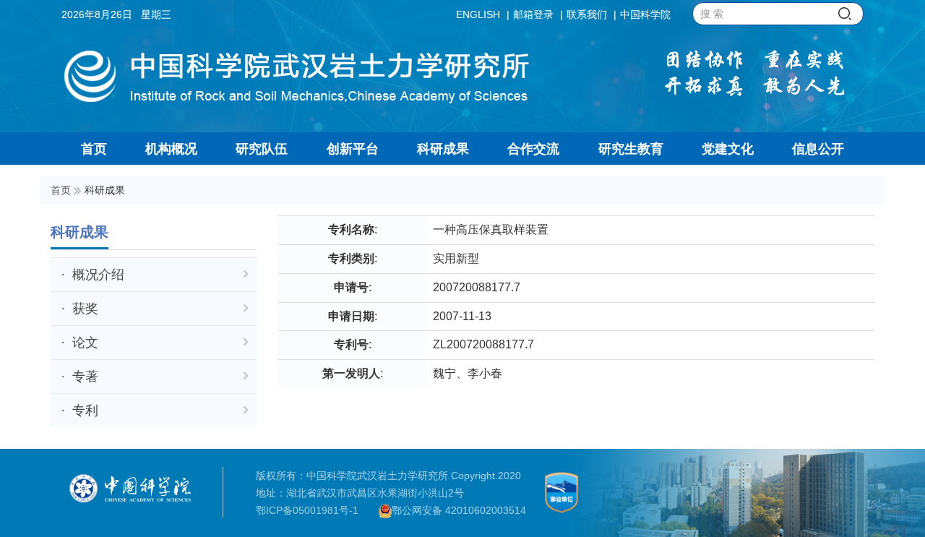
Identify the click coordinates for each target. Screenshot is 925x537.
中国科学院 (645, 14)
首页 (61, 190)
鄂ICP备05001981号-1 (307, 510)
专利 (85, 410)
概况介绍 (98, 274)
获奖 (85, 308)
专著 (85, 376)
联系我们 (587, 14)
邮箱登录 (533, 14)
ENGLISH (478, 14)
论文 (85, 342)
